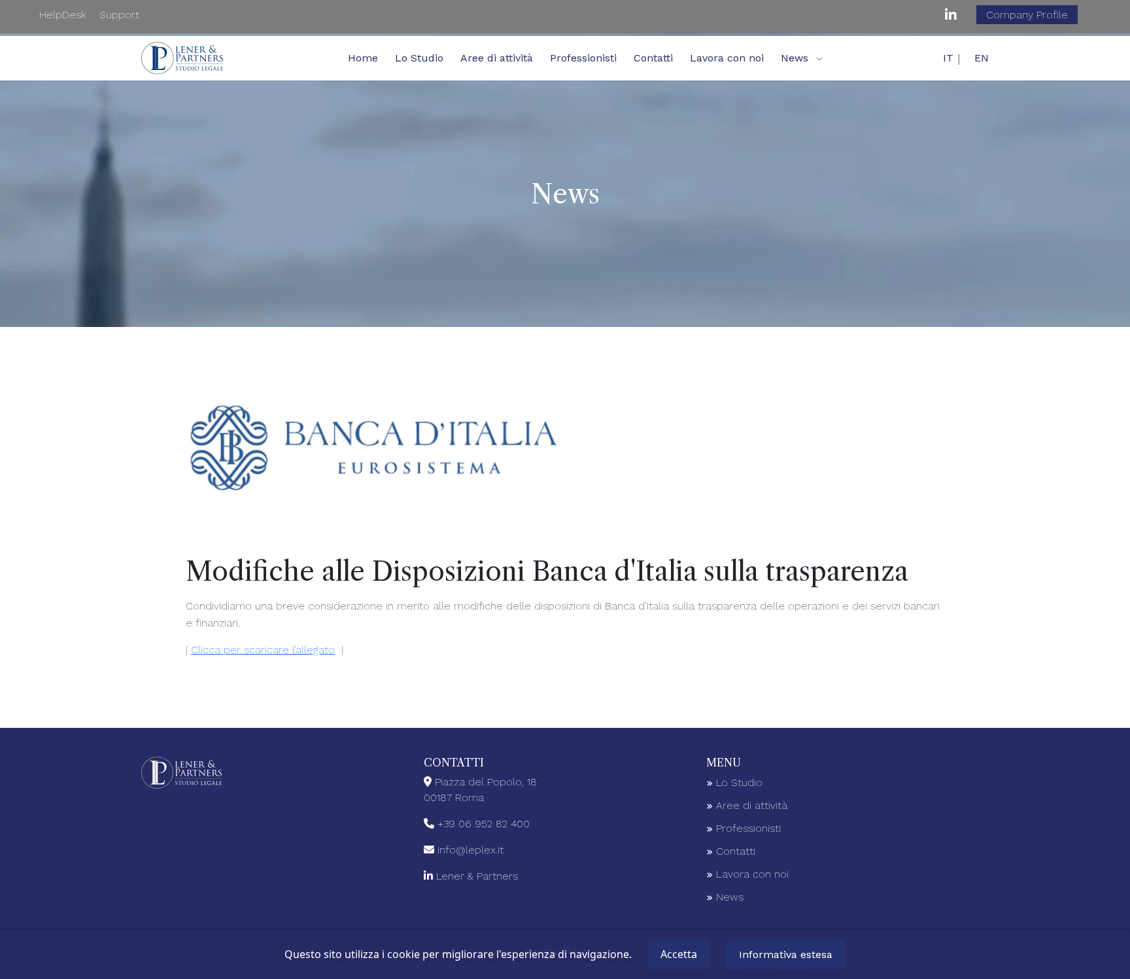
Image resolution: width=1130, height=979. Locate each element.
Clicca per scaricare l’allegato (263, 650)
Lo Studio (419, 58)
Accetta (678, 954)
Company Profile (1027, 15)
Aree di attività (496, 58)
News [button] (794, 58)
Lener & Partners (477, 876)
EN (981, 58)
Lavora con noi (727, 58)
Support (119, 15)
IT (948, 58)
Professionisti (583, 58)
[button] (819, 58)
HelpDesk (62, 15)
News (728, 897)
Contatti (653, 58)
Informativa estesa (785, 954)
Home (363, 58)
